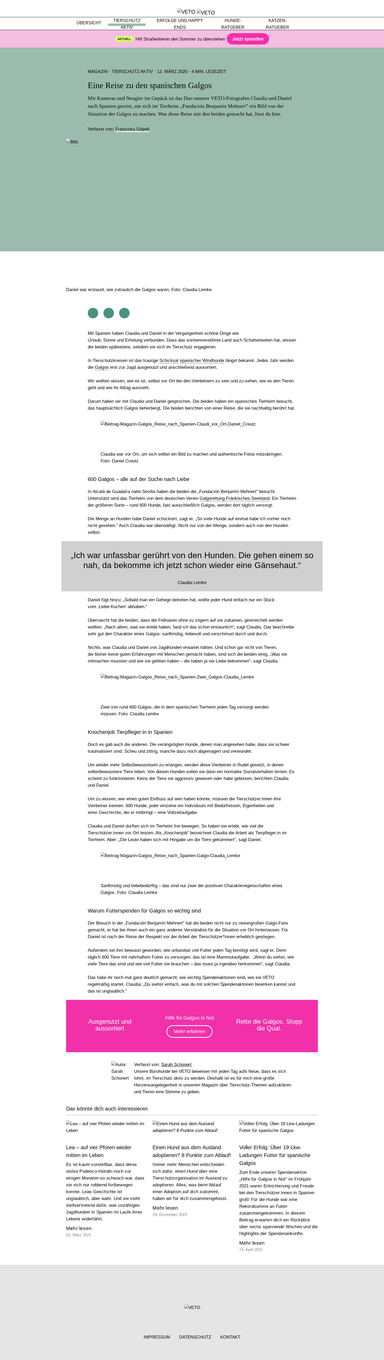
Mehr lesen (79, 1228)
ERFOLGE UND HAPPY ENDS (180, 24)
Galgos (102, 367)
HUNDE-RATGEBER (233, 24)
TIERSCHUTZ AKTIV (127, 24)
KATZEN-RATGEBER (277, 24)
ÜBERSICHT (89, 23)
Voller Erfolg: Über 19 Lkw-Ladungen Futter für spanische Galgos (274, 1155)
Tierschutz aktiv (132, 71)
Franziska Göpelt (132, 129)
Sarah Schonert (176, 1064)
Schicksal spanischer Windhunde (191, 360)
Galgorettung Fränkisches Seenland (234, 498)
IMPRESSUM (157, 1337)
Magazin (98, 71)
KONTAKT (230, 1337)
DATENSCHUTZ (195, 1337)
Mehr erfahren (189, 1031)
